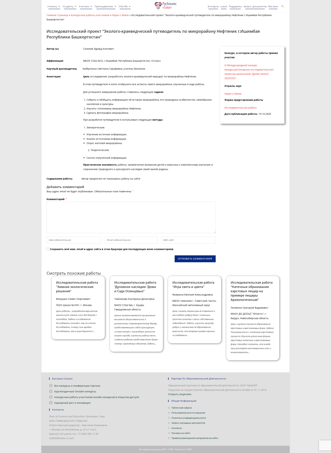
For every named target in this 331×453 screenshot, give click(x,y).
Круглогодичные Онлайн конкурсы (75, 391)
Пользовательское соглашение (188, 412)
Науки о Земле (120, 15)
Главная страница (57, 15)
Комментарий (57, 199)
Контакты (177, 428)
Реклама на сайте (181, 433)
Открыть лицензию (179, 394)
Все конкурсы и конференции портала (77, 385)
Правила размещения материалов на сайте (195, 438)
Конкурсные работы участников (90, 15)
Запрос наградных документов (188, 422)
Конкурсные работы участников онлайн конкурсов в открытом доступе (96, 397)
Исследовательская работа (240, 107)
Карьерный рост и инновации (72, 402)
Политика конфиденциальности (189, 417)
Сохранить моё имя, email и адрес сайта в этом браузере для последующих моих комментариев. (112, 249)
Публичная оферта (182, 407)
